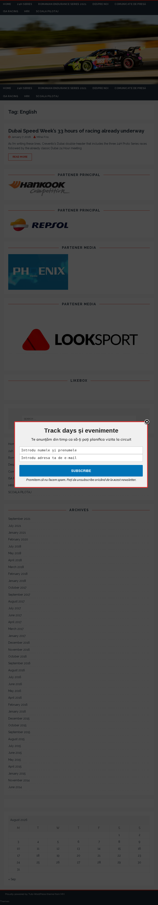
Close (147, 422)
